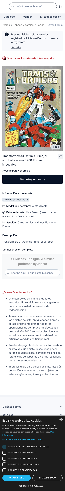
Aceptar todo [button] (16, 477)
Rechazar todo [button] (47, 477)
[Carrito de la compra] (60, 6)
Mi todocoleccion (50, 16)
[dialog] (32, 453)
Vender (27, 16)
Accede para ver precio (16, 170)
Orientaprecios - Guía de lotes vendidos (31, 58)
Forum (40, 24)
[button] (32, 439)
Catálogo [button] (9, 16)
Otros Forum (55, 24)
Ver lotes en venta (32, 179)
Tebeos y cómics (23, 24)
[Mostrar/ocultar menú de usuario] (4, 6)
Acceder (16, 47)
